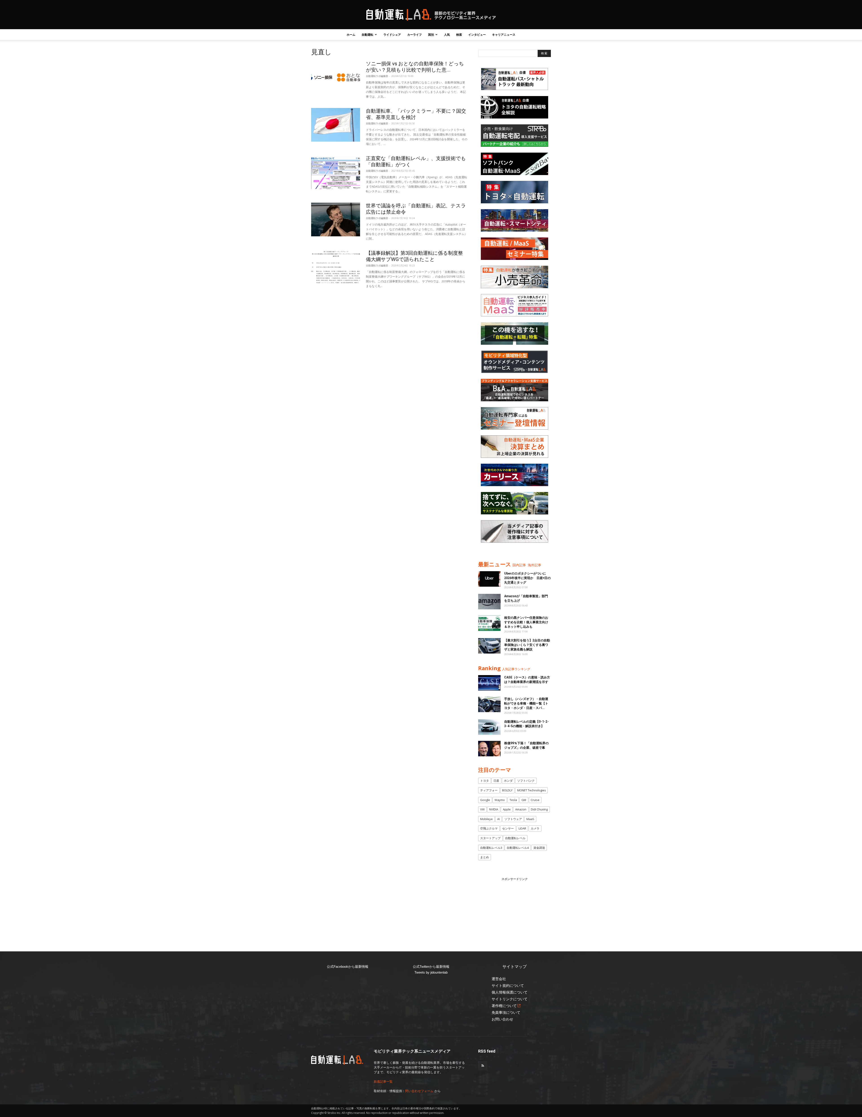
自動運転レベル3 (491, 848)
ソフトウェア (513, 819)
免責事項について (506, 1012)
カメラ (535, 828)
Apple (507, 809)
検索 (459, 35)
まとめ (484, 857)
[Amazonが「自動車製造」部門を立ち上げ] (489, 601)
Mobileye (486, 819)
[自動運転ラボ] (431, 15)
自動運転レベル (515, 838)
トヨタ (484, 781)
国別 (431, 35)
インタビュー (477, 35)
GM (523, 800)
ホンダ (508, 781)
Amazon (520, 809)
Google (485, 800)
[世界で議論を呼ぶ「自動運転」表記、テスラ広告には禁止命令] (335, 219)
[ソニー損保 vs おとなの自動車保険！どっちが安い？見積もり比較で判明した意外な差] (335, 77)
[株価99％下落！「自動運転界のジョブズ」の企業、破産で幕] (489, 748)
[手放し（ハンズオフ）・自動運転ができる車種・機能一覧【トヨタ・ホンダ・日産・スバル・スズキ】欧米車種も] (489, 704)
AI (498, 819)
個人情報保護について (510, 992)
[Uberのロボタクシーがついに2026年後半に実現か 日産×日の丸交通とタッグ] (489, 579)
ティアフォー (489, 790)
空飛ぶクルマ (489, 828)
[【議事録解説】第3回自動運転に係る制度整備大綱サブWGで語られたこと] (335, 267)
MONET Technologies (531, 790)
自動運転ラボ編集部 (377, 76)
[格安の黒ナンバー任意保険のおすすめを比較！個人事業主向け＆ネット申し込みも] (489, 623)
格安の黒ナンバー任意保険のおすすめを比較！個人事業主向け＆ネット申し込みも (526, 622)
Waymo (500, 800)
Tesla (513, 800)
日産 (496, 781)
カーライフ (414, 35)
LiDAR (522, 828)
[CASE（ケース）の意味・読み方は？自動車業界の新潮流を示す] (489, 683)
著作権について (504, 1006)
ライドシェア (392, 35)
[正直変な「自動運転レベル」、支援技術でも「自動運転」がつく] (335, 172)
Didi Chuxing (539, 809)
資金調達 (539, 848)
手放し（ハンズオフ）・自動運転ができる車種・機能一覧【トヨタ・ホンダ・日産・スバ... (526, 703)
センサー (508, 828)
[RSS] (482, 1065)
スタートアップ (490, 838)
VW (482, 809)
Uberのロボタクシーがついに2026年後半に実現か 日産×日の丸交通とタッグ (527, 578)
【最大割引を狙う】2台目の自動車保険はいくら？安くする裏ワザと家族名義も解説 (527, 645)
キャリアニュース (503, 35)
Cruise (535, 800)
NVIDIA (493, 809)
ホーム (351, 35)
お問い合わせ (502, 1019)
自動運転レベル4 (518, 848)
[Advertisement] (514, 909)
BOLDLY (507, 790)
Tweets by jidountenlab (431, 972)
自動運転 (367, 35)
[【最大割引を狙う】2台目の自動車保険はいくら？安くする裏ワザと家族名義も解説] (489, 646)
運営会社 (499, 979)
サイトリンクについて (510, 999)
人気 (447, 35)
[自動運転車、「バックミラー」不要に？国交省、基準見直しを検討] (335, 125)
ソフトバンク (526, 781)
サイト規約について (508, 986)
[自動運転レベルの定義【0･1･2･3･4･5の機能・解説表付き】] (489, 727)
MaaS (530, 819)
